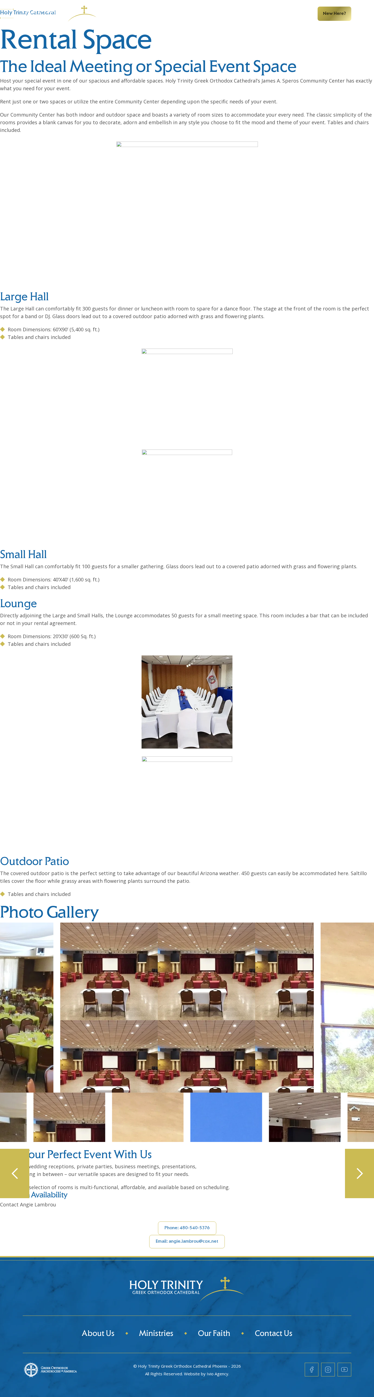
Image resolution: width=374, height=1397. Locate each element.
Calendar (196, 13)
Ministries (165, 13)
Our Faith (214, 1334)
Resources (285, 13)
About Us (98, 1334)
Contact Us (273, 1334)
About (128, 13)
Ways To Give (240, 13)
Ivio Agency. (218, 1373)
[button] (14, 1173)
